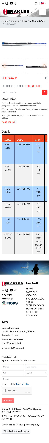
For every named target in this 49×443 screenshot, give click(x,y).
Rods (24, 20)
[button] (42, 12)
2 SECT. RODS (37, 20)
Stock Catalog (35, 298)
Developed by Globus (12, 424)
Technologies (35, 305)
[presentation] (4, 66)
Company (32, 291)
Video (29, 302)
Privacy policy (32, 424)
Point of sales (35, 308)
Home (5, 20)
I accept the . (16, 384)
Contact (31, 315)
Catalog (15, 20)
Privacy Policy (22, 384)
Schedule (32, 312)
